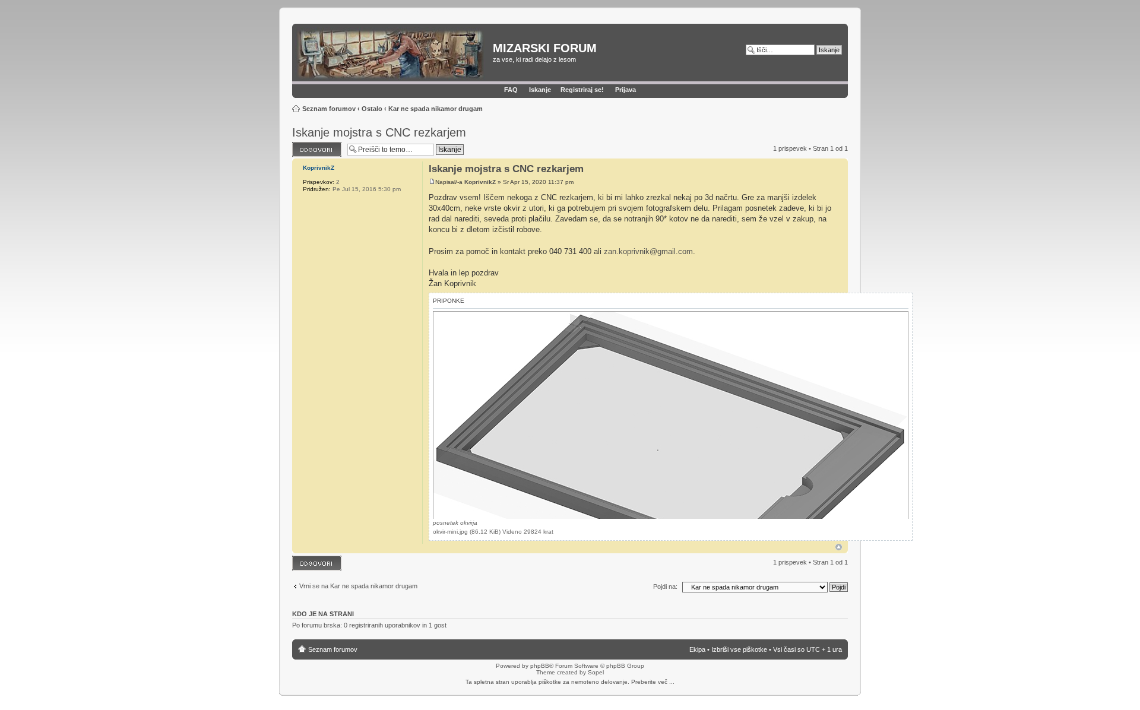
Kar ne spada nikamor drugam (435, 108)
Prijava (625, 89)
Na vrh (838, 547)
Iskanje (540, 89)
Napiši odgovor (313, 145)
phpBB (539, 666)
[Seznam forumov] (394, 54)
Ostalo (372, 108)
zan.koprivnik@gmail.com (648, 251)
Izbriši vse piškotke (740, 649)
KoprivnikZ (480, 182)
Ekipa (697, 649)
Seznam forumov (329, 108)
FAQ (511, 89)
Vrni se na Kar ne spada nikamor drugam (358, 585)
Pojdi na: (665, 586)
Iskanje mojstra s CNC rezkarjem (379, 132)
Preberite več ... (652, 682)
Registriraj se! (582, 89)
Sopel (596, 672)
